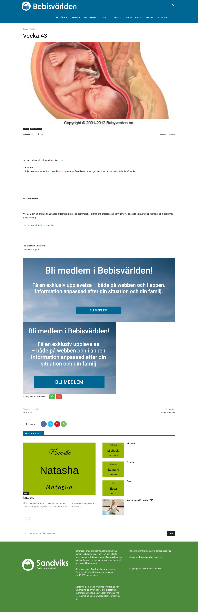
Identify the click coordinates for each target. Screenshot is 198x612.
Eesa (129, 481)
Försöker (60, 17)
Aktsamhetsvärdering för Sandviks (145, 557)
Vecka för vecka (36, 129)
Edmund (131, 462)
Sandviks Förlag (83, 551)
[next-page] (29, 519)
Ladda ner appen (31, 249)
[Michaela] (113, 450)
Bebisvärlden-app (134, 17)
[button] (172, 5)
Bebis (105, 17)
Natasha (28, 497)
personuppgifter (163, 551)
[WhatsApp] (64, 424)
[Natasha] (59, 469)
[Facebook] (44, 424)
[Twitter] (50, 424)
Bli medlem (162, 17)
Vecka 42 (27, 412)
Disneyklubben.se (114, 557)
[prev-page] (25, 519)
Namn (116, 17)
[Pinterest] (57, 424)
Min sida (150, 17)
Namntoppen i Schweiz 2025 (140, 500)
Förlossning (90, 17)
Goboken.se (95, 557)
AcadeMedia (96, 569)
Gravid (74, 17)
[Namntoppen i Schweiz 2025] (113, 507)
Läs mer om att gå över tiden (37, 225)
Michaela (131, 443)
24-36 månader (168, 412)
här (61, 160)
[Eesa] (113, 488)
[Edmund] (113, 469)
